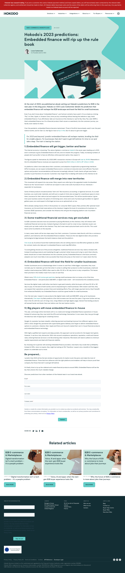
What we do (87, 505)
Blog (104, 503)
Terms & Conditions (31, 560)
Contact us (106, 505)
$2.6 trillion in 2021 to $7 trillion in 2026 (80, 162)
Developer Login (58, 560)
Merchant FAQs (107, 512)
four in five (61, 131)
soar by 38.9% (85, 160)
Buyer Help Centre (108, 508)
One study (27, 243)
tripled (72, 150)
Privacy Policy (8, 560)
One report (37, 298)
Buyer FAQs (106, 510)
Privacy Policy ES (19, 560)
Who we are (87, 503)
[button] (51, 13)
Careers (85, 508)
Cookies (40, 560)
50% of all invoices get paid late (44, 277)
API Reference (48, 560)
